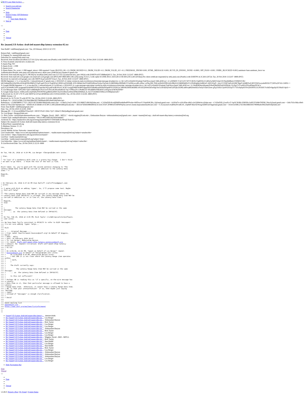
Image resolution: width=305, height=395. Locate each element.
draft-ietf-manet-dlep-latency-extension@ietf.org (40, 242)
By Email (23, 392)
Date (7, 31)
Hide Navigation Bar (13, 365)
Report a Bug (13, 392)
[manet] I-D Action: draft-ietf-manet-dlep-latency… (25, 316)
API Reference (22, 15)
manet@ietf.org (11, 305)
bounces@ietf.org (14, 253)
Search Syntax (11, 15)
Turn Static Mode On (18, 19)
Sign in (8, 21)
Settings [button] (9, 17)
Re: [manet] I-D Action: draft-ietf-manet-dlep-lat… (25, 318)
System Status (33, 392)
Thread (8, 38)
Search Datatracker (13, 8)
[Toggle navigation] (23, 2)
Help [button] (7, 12)
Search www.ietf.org (13, 6)
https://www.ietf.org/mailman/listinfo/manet (25, 306)
